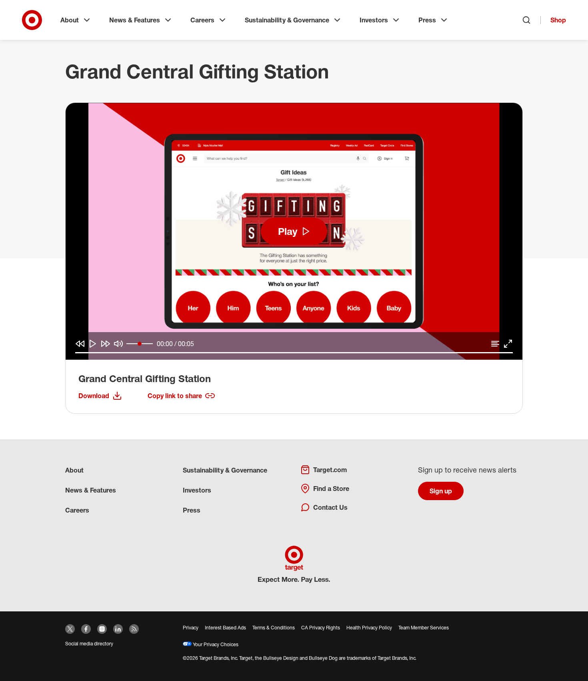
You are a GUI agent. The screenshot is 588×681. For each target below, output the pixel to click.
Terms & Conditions (273, 628)
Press (427, 20)
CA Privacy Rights (320, 628)
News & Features (134, 20)
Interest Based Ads (225, 628)
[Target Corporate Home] (32, 20)
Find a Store (331, 489)
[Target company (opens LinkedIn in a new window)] (118, 629)
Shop (558, 20)
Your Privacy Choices (215, 644)
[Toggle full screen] (508, 344)
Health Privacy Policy (369, 628)
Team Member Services (423, 628)
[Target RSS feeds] (134, 629)
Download (100, 396)
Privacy (190, 628)
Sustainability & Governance (287, 20)
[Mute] (118, 344)
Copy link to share (175, 396)
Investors (374, 20)
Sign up (441, 491)
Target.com (330, 470)
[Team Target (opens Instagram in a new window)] (102, 629)
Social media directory (89, 644)
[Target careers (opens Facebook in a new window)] (86, 629)
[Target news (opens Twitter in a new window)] (70, 629)
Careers (202, 20)
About (69, 20)
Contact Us (330, 507)
